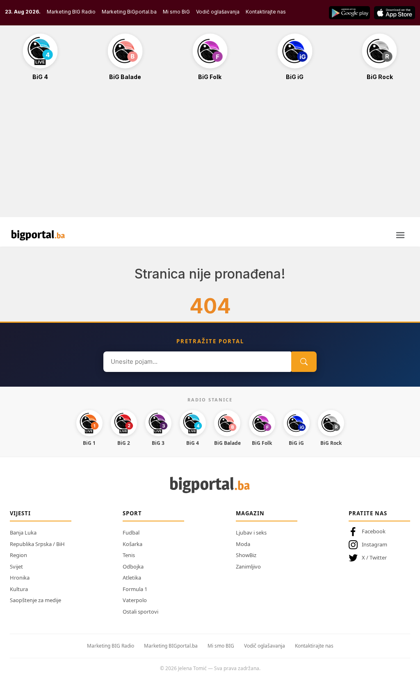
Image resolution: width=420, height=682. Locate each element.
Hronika (20, 577)
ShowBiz (246, 555)
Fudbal (131, 532)
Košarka (132, 544)
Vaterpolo (135, 600)
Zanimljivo (248, 566)
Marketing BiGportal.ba (129, 12)
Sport (132, 513)
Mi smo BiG (176, 12)
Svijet (16, 566)
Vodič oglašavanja (218, 12)
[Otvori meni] (400, 235)
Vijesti (20, 513)
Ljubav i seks (251, 532)
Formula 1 (135, 589)
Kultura (19, 589)
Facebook (374, 531)
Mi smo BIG (221, 645)
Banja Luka (23, 532)
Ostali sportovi (140, 611)
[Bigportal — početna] (38, 235)
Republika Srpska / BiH (37, 544)
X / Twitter (374, 557)
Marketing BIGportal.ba (171, 645)
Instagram (374, 544)
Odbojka (133, 566)
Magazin (250, 513)
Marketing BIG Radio (71, 12)
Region (18, 555)
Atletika (132, 577)
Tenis (129, 555)
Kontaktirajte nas (266, 12)
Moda (243, 544)
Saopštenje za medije (35, 600)
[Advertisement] (210, 153)
